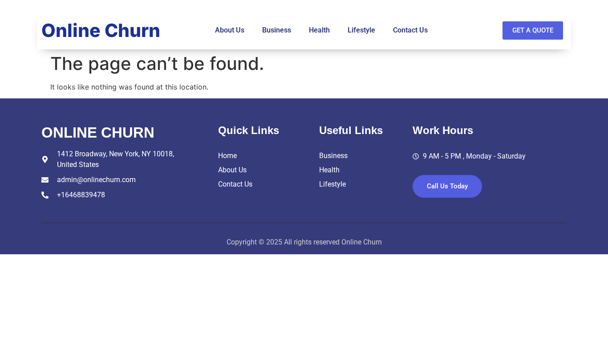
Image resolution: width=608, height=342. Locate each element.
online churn (97, 132)
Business (276, 30)
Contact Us (410, 30)
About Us (229, 30)
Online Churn (100, 30)
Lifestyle (361, 30)
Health (319, 30)
